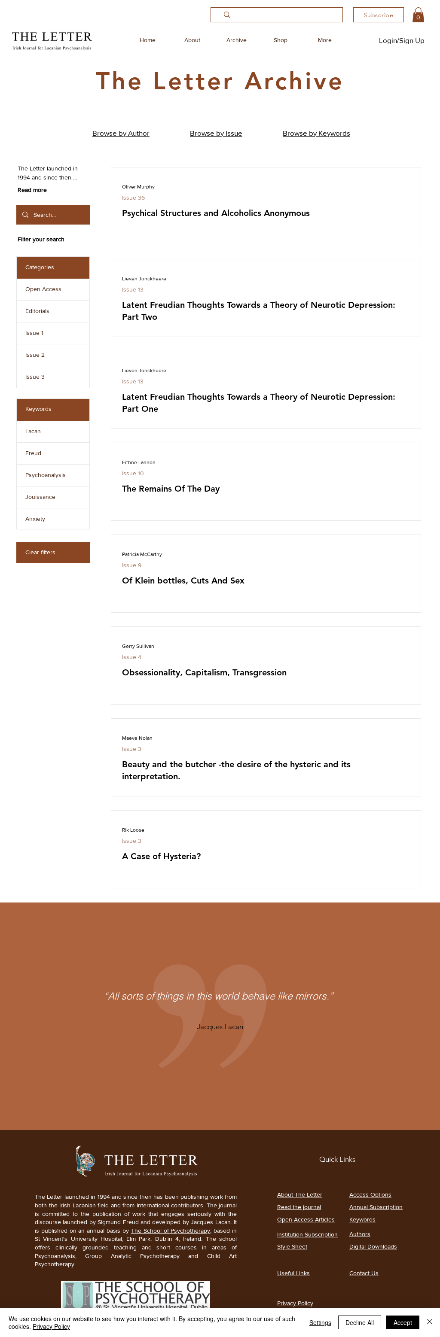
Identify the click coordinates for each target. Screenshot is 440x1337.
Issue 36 (133, 197)
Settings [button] (320, 1322)
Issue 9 (131, 565)
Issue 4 (131, 656)
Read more (32, 189)
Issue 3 (131, 748)
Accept (403, 1322)
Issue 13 (133, 289)
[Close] (430, 1322)
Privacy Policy (51, 1326)
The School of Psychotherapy (171, 1230)
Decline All (359, 1322)
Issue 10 (133, 473)
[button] (418, 14)
